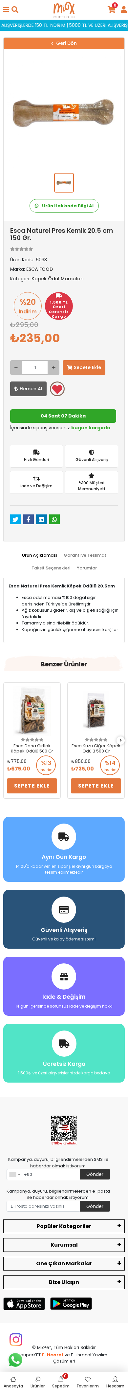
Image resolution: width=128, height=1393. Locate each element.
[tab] (39, 555)
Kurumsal (64, 1245)
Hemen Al (31, 388)
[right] (120, 740)
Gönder (94, 1174)
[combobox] (14, 1174)
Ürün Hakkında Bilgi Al (67, 206)
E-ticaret (53, 1355)
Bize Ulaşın (64, 1282)
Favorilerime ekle (57, 388)
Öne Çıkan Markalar (64, 1263)
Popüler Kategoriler (64, 1226)
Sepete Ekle (87, 367)
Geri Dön (66, 43)
